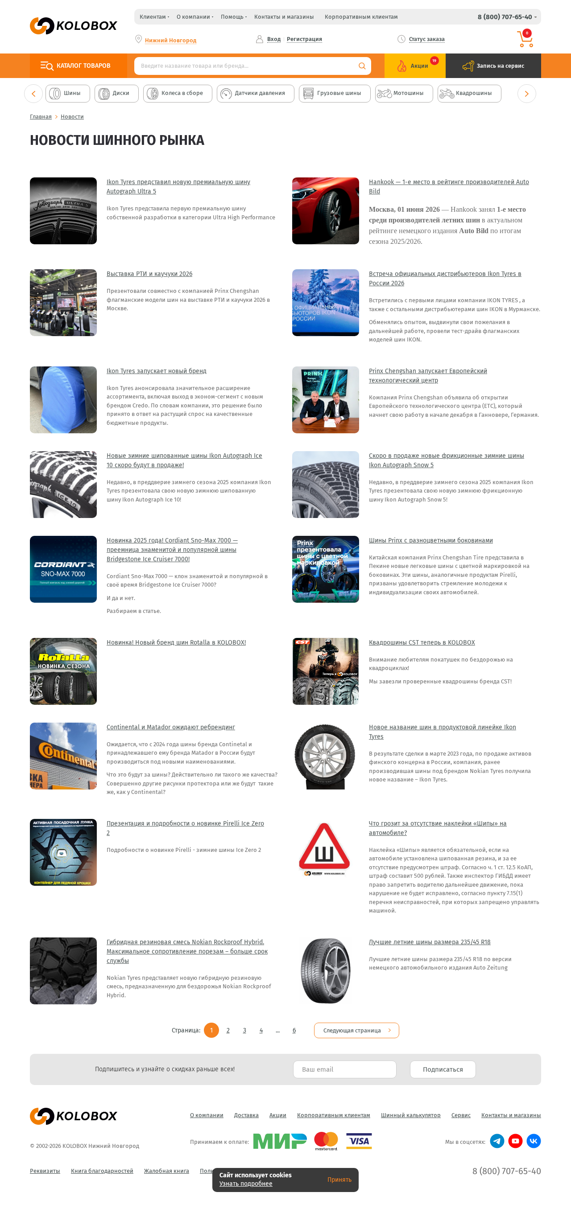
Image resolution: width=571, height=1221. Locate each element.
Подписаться (443, 1069)
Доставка (246, 1115)
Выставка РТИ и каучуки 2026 (149, 274)
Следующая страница (352, 1030)
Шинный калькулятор (411, 1115)
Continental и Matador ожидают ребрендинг (171, 727)
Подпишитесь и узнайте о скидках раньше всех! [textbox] (165, 1069)
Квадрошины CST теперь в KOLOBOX (422, 642)
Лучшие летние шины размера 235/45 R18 (430, 942)
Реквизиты (45, 1171)
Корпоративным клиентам (361, 16)
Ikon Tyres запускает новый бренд (157, 371)
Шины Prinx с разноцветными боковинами (431, 540)
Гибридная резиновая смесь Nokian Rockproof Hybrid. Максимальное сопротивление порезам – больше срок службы (187, 951)
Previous (33, 93)
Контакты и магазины (284, 16)
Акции (277, 1115)
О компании (206, 1115)
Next (526, 93)
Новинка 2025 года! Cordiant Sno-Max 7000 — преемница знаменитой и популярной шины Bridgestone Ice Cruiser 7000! (172, 550)
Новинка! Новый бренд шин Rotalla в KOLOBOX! (176, 642)
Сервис (461, 1115)
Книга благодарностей (102, 1171)
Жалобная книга (166, 1171)
